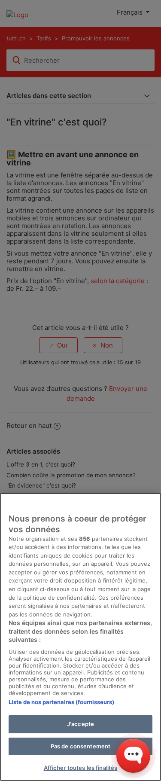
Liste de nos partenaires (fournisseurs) (61, 702)
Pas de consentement (80, 746)
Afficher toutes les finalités (81, 767)
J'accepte (80, 723)
